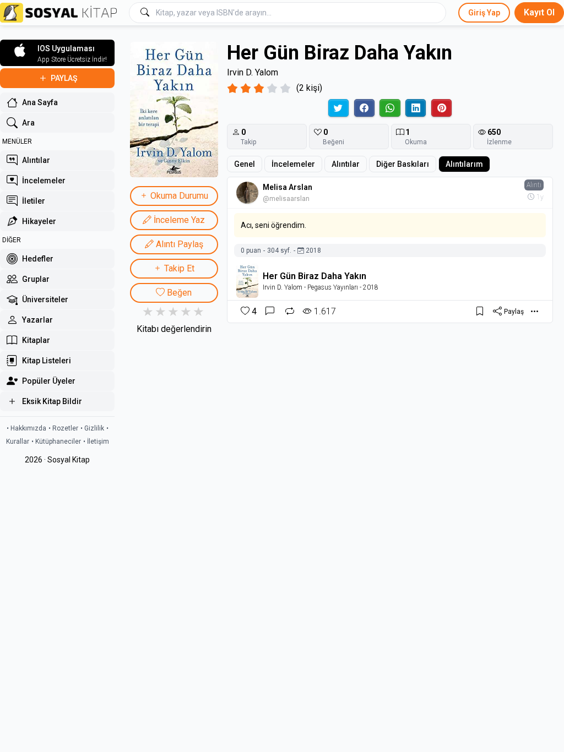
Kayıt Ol (539, 12)
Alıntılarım (464, 164)
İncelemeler (293, 164)
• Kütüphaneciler (56, 441)
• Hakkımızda (26, 428)
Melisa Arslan (287, 187)
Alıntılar (346, 164)
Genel (244, 164)
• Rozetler (63, 428)
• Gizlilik (92, 428)
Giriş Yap (484, 12)
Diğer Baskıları (402, 164)
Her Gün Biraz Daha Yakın (314, 276)
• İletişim (96, 441)
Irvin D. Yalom (252, 72)
